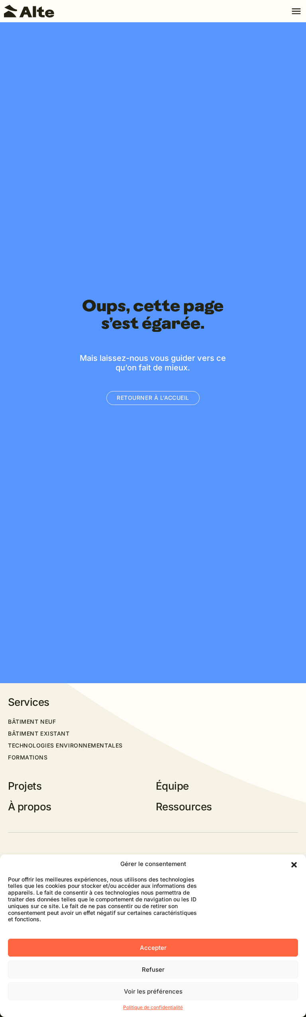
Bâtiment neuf (32, 722)
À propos (29, 807)
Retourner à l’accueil (153, 397)
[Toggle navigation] (296, 11)
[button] (294, 864)
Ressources (184, 807)
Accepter (153, 947)
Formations (28, 757)
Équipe (172, 786)
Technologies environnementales (65, 745)
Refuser (153, 969)
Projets (24, 786)
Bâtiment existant (39, 733)
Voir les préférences (153, 991)
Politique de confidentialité (153, 1007)
